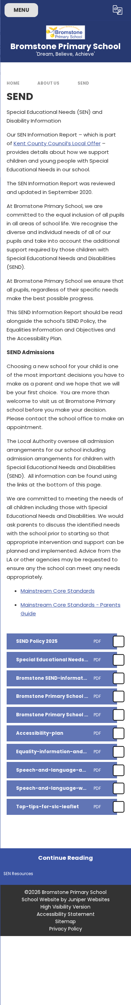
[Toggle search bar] (100, 10)
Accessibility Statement (66, 914)
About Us (48, 83)
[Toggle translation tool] (117, 10)
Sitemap (65, 921)
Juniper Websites (89, 899)
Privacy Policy (65, 928)
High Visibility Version (65, 906)
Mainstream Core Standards (58, 590)
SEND (83, 83)
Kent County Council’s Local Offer (57, 143)
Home (13, 83)
